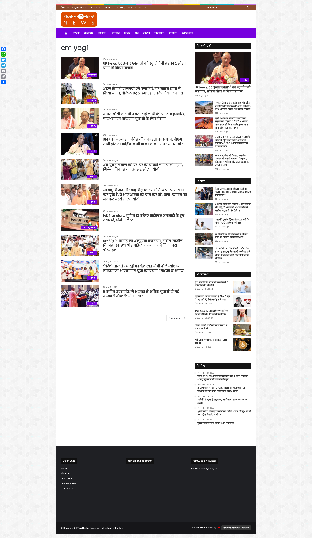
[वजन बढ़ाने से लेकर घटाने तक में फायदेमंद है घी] (242, 330)
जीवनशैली (159, 33)
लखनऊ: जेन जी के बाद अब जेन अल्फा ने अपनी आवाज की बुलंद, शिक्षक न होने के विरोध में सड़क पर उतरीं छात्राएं (232, 160)
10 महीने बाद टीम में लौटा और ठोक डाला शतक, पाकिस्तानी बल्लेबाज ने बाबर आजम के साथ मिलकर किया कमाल (232, 253)
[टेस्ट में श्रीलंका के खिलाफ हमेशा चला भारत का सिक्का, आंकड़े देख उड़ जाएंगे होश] (204, 193)
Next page (174, 318)
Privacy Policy (124, 7)
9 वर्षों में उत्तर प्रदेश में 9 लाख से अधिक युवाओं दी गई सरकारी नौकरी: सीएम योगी (141, 293)
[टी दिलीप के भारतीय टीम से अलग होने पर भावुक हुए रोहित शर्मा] (204, 239)
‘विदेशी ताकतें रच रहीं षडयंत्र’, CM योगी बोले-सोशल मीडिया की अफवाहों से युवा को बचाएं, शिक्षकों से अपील (143, 268)
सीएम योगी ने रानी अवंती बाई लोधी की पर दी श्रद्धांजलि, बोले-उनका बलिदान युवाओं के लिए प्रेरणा (144, 116)
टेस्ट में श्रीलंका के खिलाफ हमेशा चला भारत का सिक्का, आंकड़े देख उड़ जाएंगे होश (233, 192)
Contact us (140, 7)
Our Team (109, 7)
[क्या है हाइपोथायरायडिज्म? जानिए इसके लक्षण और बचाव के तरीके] (242, 315)
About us (95, 7)
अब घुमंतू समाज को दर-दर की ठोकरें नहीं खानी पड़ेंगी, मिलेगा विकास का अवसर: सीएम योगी (143, 167)
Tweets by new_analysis (204, 468)
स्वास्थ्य (146, 33)
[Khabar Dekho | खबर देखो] (79, 19)
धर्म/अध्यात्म (187, 33)
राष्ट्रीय (76, 33)
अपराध (127, 33)
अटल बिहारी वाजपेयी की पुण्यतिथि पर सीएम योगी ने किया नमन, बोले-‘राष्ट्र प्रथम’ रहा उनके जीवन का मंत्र (143, 91)
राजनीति (116, 33)
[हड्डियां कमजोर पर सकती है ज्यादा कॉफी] (242, 344)
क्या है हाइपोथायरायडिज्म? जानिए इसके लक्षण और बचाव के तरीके (211, 312)
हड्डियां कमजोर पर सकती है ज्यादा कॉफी (211, 341)
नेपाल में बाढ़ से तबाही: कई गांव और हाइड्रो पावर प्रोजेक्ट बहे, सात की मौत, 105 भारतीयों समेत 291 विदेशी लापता (233, 106)
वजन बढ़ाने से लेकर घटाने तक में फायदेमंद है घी (211, 327)
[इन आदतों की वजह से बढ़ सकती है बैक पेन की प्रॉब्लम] (242, 287)
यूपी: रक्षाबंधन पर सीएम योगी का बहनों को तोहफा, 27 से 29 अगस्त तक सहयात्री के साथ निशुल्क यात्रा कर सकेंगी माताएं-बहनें (231, 123)
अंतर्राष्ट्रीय (88, 33)
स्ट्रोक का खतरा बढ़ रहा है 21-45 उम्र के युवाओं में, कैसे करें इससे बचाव (212, 298)
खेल (137, 33)
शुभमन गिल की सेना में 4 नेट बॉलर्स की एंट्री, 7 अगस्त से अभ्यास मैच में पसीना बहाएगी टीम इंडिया (233, 207)
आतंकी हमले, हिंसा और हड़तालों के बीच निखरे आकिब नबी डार (232, 221)
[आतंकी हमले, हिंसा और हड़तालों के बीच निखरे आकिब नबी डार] (204, 224)
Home (64, 468)
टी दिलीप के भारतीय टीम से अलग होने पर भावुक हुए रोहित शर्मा (231, 235)
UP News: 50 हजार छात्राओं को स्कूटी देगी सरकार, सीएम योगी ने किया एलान (223, 89)
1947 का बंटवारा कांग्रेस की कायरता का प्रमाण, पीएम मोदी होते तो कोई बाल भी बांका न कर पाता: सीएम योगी (144, 141)
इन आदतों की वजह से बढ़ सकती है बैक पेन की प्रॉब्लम (211, 283)
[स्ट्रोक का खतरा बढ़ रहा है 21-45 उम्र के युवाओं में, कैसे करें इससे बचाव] (242, 301)
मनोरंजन (173, 33)
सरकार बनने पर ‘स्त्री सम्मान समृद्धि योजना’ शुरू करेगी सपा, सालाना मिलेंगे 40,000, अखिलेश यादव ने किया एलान (232, 141)
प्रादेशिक (101, 33)
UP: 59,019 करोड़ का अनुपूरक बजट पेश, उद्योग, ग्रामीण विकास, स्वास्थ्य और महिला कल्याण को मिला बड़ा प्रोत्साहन (143, 245)
